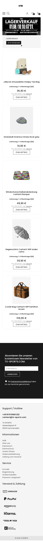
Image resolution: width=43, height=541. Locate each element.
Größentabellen (9, 474)
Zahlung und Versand (11, 457)
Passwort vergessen (11, 477)
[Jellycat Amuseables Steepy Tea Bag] (21, 79)
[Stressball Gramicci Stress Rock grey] (21, 134)
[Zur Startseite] (21, 10)
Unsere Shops (8, 451)
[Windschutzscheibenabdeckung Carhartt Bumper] (21, 189)
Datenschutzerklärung (21, 381)
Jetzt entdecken (14, 43)
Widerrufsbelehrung (11, 454)
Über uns (6, 443)
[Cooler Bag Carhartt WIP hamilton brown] (21, 304)
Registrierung (8, 472)
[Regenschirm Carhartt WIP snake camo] (21, 247)
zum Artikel (21, 97)
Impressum (7, 446)
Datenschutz (8, 448)
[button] (21, 45)
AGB (4, 440)
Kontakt (5, 469)
